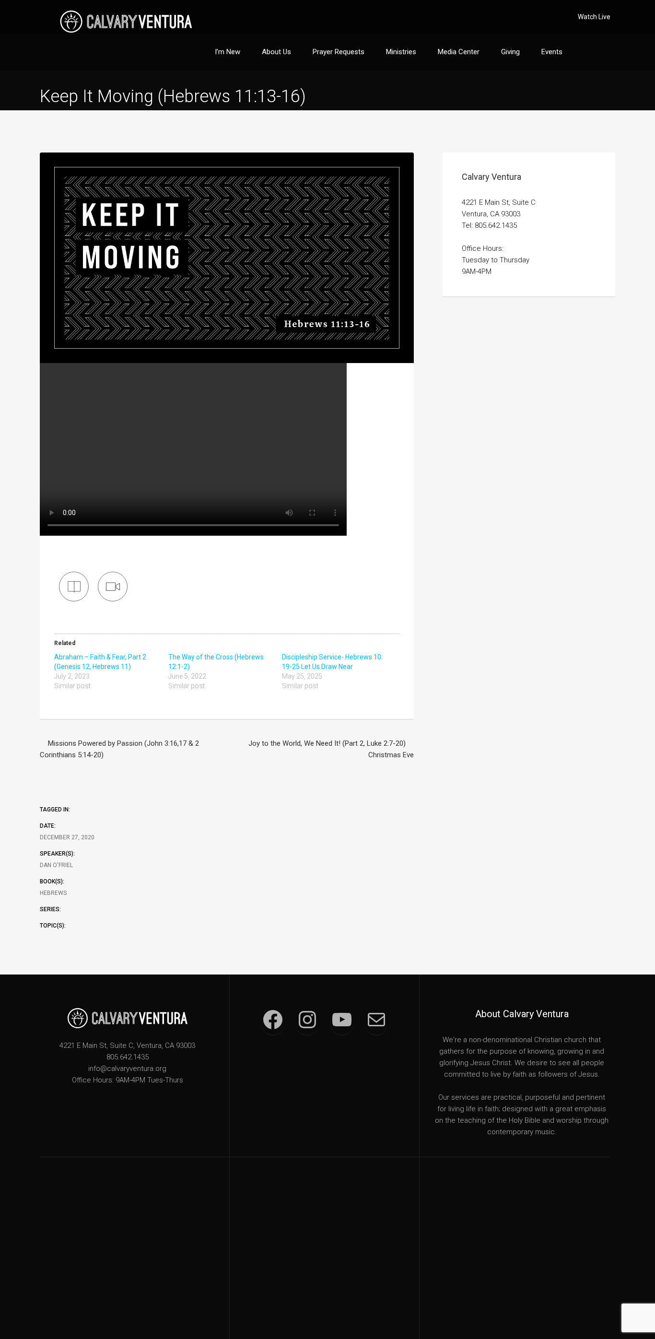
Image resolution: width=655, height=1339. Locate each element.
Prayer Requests (338, 51)
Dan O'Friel (56, 865)
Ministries (401, 51)
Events (551, 51)
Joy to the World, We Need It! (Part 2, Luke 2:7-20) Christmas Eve (331, 749)
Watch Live (594, 17)
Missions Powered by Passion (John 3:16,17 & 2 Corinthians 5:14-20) (119, 749)
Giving (510, 51)
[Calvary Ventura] (126, 21)
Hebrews (53, 893)
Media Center (459, 51)
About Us (276, 51)
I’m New (227, 51)
